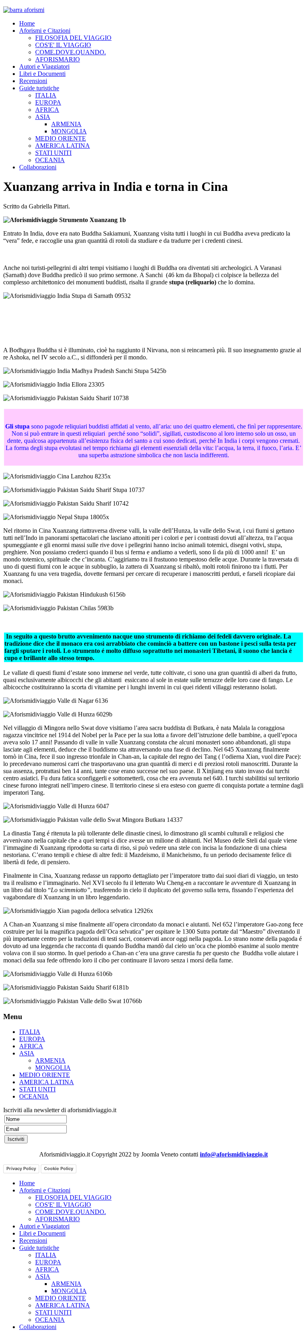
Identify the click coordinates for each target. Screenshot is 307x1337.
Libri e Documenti (42, 73)
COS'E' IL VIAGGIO (63, 45)
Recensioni (33, 80)
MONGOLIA (69, 131)
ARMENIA (66, 124)
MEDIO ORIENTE (60, 138)
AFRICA (47, 109)
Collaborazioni (37, 167)
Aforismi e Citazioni (44, 30)
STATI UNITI (53, 152)
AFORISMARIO (57, 59)
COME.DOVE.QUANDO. (70, 52)
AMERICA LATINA (62, 145)
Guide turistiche (39, 88)
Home (27, 23)
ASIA (42, 116)
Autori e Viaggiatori (44, 66)
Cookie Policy (58, 1168)
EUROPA (48, 102)
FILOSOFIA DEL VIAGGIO (73, 37)
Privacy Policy (21, 1168)
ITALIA (45, 95)
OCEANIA (50, 160)
